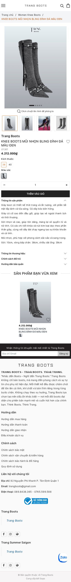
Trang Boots (14, 520)
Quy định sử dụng (11, 466)
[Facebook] (3, 534)
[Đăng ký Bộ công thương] (35, 501)
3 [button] (37, 105)
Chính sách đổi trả (11, 258)
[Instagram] (10, 534)
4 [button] (39, 105)
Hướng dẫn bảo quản (12, 264)
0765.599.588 (43, 491)
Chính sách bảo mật (12, 449)
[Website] (17, 534)
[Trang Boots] (35, 5)
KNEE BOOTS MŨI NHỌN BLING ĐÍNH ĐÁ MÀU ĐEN (33, 330)
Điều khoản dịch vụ (12, 435)
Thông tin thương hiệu (13, 253)
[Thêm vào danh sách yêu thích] (48, 320)
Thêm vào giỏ (35, 193)
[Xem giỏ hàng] (68, 6)
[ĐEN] (4, 175)
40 (10, 164)
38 (3, 164)
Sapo (42, 578)
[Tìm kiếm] (62, 5)
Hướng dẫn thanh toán (14, 424)
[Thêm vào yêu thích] (68, 141)
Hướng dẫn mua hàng (14, 419)
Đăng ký (63, 353)
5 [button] (41, 105)
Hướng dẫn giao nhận (13, 430)
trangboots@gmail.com (22, 486)
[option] (35, 67)
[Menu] (3, 5)
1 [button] (31, 105)
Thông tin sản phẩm (11, 200)
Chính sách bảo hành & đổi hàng (20, 460)
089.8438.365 (23, 491)
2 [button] (35, 105)
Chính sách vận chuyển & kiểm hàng (22, 455)
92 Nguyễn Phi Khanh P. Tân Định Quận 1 (35, 480)
